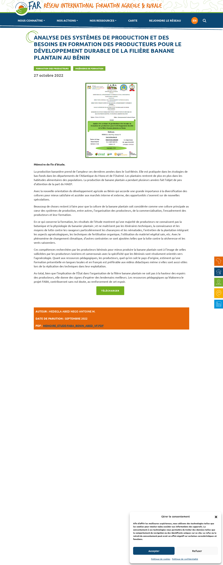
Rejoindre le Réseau (165, 20)
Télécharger (110, 290)
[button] (216, 516)
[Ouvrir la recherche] (204, 20)
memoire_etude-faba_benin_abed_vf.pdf (73, 325)
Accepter (153, 551)
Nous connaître (30, 20)
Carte (132, 20)
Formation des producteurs (52, 68)
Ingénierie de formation (89, 68)
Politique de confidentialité (185, 559)
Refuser (197, 551)
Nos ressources (102, 20)
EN (195, 20)
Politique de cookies (160, 559)
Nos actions (66, 20)
